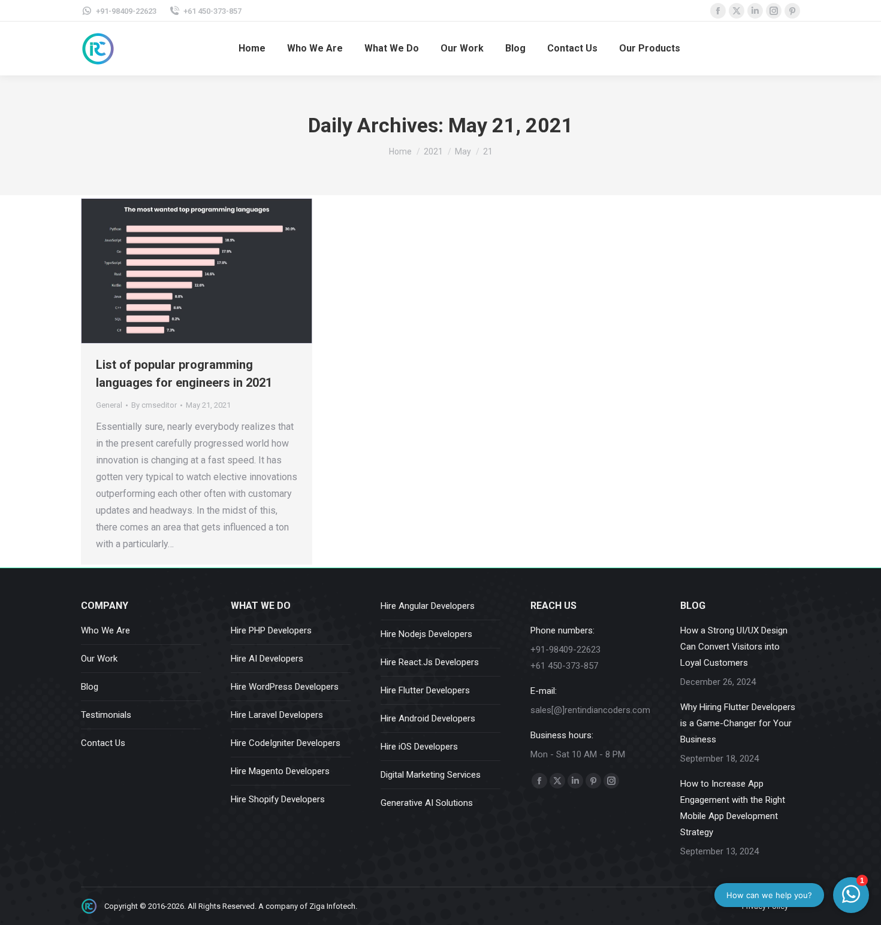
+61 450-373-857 (212, 11)
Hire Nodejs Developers (426, 634)
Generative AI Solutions (427, 802)
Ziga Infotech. (333, 906)
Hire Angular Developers (428, 606)
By (154, 405)
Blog (89, 686)
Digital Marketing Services (431, 774)
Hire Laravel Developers (277, 714)
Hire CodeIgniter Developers (285, 743)
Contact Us (103, 743)
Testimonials (106, 714)
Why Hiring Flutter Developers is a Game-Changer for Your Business (737, 723)
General (109, 405)
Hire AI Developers (267, 658)
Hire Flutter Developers (425, 690)
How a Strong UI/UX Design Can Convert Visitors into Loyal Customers (734, 646)
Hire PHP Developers (271, 630)
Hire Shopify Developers (278, 799)
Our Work (99, 658)
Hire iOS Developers (419, 746)
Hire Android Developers (428, 718)
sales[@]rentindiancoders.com (590, 710)
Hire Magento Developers (280, 771)
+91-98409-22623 (126, 11)
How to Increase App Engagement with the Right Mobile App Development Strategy (732, 808)
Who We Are (105, 630)
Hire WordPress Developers (285, 686)
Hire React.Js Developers (430, 662)
